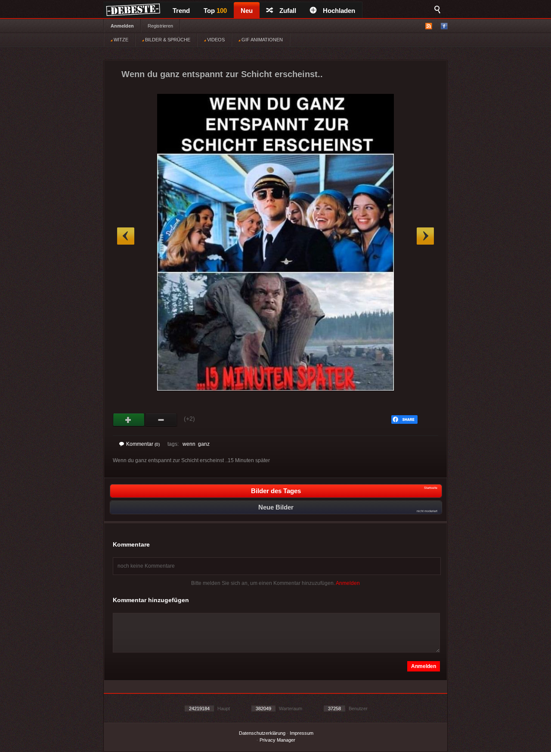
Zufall (287, 10)
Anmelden (122, 25)
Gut (129, 420)
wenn (189, 444)
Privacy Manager (277, 740)
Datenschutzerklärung (262, 733)
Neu (247, 10)
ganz (204, 444)
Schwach (161, 420)
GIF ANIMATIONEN (261, 39)
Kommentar (143, 444)
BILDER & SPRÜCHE (167, 39)
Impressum (301, 733)
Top (215, 10)
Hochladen (339, 10)
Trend (181, 10)
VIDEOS (215, 39)
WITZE (120, 39)
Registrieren (160, 25)
